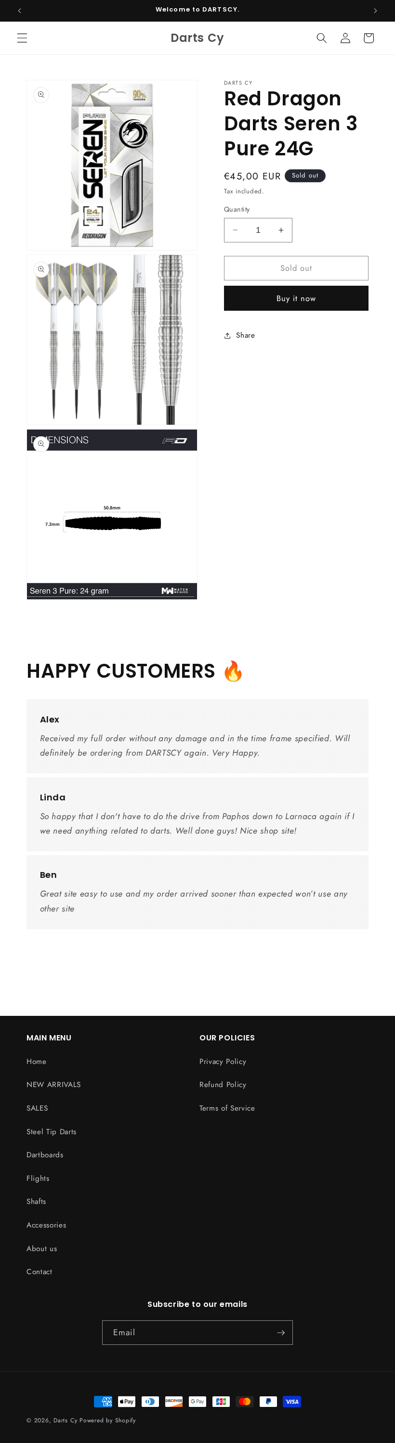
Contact (39, 1271)
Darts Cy (65, 1420)
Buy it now (296, 298)
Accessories (46, 1225)
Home (36, 1061)
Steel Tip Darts (51, 1132)
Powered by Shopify (107, 1420)
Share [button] (245, 335)
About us (41, 1248)
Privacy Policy (222, 1061)
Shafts (36, 1201)
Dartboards (45, 1155)
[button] (22, 38)
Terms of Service (227, 1108)
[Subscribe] (280, 1332)
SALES (37, 1108)
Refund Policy (223, 1084)
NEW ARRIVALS (53, 1084)
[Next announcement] (375, 10)
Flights (38, 1178)
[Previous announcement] (19, 10)
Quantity (237, 209)
